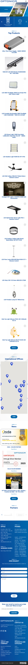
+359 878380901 (22, 546)
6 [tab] (17, 14)
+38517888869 (22, 554)
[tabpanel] (14, 9)
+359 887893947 (22, 551)
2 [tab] (6, 14)
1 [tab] (3, 14)
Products (17, 647)
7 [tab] (20, 14)
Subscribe (14, 613)
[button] (24, 385)
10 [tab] (14, 16)
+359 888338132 (21, 549)
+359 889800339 (21, 545)
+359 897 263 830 (22, 548)
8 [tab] (23, 14)
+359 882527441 (7, 537)
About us (3, 647)
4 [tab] (11, 14)
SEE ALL (14, 347)
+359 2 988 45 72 (7, 534)
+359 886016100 (4, 538)
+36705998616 (23, 556)
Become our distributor (6, 646)
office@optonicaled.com (6, 541)
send (14, 596)
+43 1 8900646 (22, 540)
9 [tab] (26, 14)
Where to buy (18, 651)
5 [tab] (14, 14)
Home (16, 646)
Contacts (16, 654)
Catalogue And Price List (20, 649)
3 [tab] (8, 14)
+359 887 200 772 (18, 538)
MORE (14, 416)
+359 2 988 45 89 (4, 535)
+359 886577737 (22, 552)
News (2, 649)
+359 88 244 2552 (20, 543)
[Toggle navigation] (26, 1)
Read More (14, 449)
